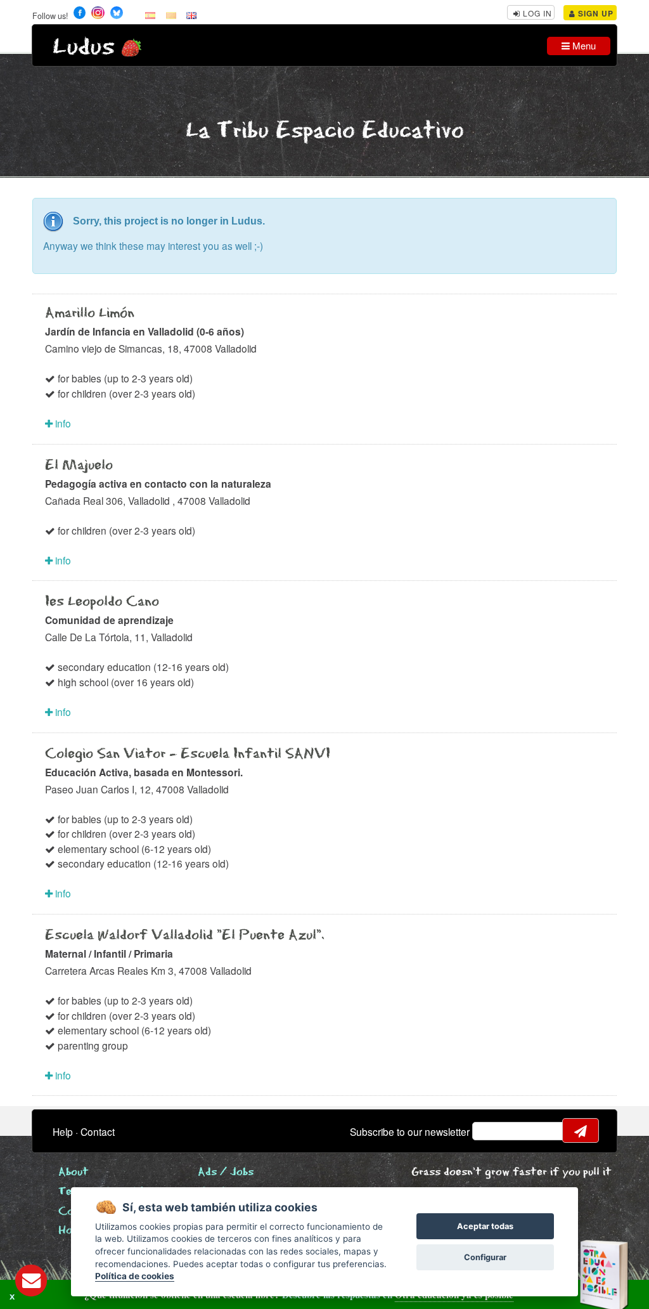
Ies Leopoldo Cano (102, 602)
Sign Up (594, 13)
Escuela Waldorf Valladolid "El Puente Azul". (184, 935)
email (489, 1131)
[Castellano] (150, 15)
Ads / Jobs (226, 1172)
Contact (97, 1131)
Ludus (84, 47)
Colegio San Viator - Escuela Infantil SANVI (187, 754)
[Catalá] (171, 15)
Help (63, 1131)
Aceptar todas (485, 1226)
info (62, 423)
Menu (583, 45)
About (73, 1172)
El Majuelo (79, 465)
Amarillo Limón (89, 313)
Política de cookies (134, 1276)
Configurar (485, 1257)
